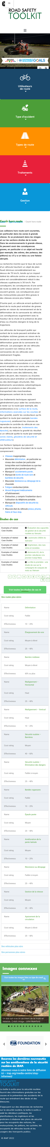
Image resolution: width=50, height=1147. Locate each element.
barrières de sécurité (14, 478)
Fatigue (8, 487)
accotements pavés (24, 471)
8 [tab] (29, 1026)
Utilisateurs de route (25, 87)
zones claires (6, 436)
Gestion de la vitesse (34, 892)
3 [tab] (14, 1026)
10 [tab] (35, 1026)
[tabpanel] (25, 771)
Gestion (25, 200)
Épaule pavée (30, 814)
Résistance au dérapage (35, 867)
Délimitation (30, 607)
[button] (4, 1044)
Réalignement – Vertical (35, 709)
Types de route (25, 144)
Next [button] (45, 1003)
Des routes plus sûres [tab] (11, 597)
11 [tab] (38, 1026)
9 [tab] (32, 1026)
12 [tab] (41, 1026)
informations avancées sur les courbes (19, 411)
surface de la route (28, 408)
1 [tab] (8, 1026)
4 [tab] (17, 1026)
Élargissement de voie (34, 632)
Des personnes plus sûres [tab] (13, 952)
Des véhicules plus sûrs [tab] (12, 946)
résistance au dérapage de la (27, 481)
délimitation (19, 459)
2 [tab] (11, 1026)
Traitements (25, 172)
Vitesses (9, 456)
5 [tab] (20, 1026)
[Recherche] (46, 68)
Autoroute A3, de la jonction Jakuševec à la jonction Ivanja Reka (35, 555)
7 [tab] (26, 1026)
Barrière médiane (32, 657)
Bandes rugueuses (33, 790)
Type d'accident (25, 116)
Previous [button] (4, 1003)
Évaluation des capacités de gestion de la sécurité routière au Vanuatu (36, 531)
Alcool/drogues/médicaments (18, 490)
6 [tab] (23, 1026)
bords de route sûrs (24, 475)
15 (43, 579)
